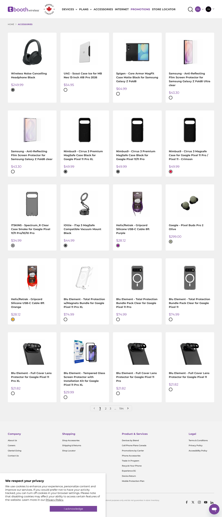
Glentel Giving (14, 450)
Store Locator (164, 9)
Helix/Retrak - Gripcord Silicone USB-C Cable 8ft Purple (133, 229)
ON (208, 9)
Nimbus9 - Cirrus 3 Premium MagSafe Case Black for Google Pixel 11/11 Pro (135, 155)
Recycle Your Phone (132, 466)
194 (121, 408)
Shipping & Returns (71, 445)
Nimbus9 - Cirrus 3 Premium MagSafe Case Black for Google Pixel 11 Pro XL (83, 155)
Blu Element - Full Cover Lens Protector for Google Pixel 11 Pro (136, 377)
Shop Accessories (70, 440)
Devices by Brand (130, 440)
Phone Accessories (131, 455)
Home (11, 24)
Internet (122, 9)
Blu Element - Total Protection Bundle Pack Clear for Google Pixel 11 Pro (136, 303)
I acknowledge (73, 508)
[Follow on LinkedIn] (212, 502)
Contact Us (13, 455)
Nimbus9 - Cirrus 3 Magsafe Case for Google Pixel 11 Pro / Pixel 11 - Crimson (188, 155)
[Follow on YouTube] (205, 502)
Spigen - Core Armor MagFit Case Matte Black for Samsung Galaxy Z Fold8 (137, 77)
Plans (83, 9)
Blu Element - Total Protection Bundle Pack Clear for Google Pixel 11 (189, 303)
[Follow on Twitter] (193, 502)
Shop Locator (69, 450)
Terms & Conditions (198, 440)
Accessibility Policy (198, 450)
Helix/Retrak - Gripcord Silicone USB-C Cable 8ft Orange (27, 303)
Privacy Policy (195, 445)
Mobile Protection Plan (133, 481)
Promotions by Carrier (133, 450)
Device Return (129, 476)
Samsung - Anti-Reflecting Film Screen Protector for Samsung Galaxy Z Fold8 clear (31, 155)
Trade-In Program (130, 460)
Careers (11, 445)
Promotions (140, 9)
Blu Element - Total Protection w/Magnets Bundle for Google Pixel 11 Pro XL (84, 303)
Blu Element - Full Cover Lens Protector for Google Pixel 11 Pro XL (31, 377)
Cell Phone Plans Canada (134, 445)
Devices (68, 9)
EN (197, 9)
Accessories (103, 9)
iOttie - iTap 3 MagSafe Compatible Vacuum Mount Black (82, 229)
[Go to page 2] (128, 408)
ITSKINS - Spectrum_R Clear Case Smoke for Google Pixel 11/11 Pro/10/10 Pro (30, 229)
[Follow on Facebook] (186, 502)
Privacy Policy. (55, 499)
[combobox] (198, 9)
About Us (12, 440)
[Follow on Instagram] (199, 502)
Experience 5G (129, 471)
